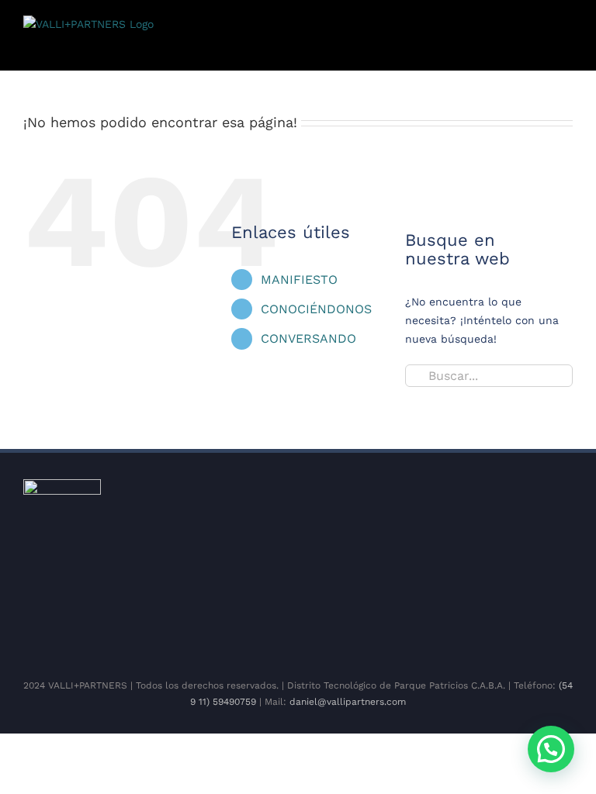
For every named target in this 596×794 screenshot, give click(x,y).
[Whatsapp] (341, 633)
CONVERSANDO (308, 338)
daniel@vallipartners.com (347, 701)
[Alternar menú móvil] (566, 47)
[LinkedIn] (316, 633)
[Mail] (366, 633)
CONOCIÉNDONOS (316, 309)
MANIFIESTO (299, 279)
